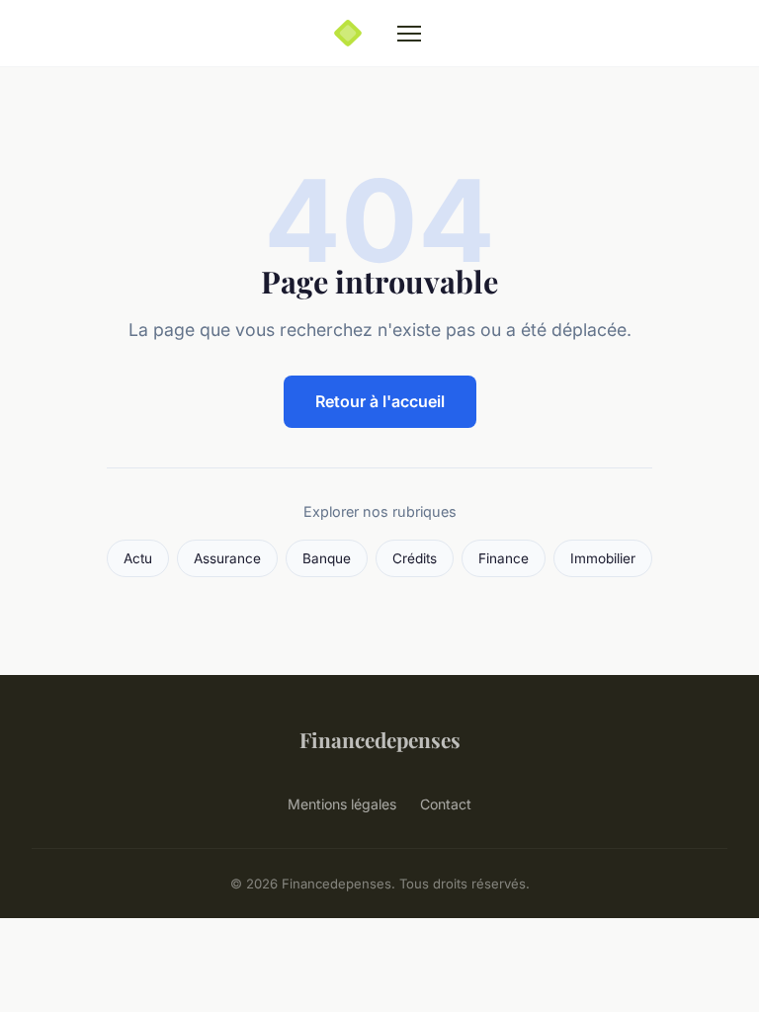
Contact (445, 804)
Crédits (414, 558)
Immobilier (602, 558)
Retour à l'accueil (380, 401)
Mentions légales (342, 804)
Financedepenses (380, 739)
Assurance (227, 558)
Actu (138, 558)
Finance (503, 558)
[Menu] (409, 33)
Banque (326, 558)
